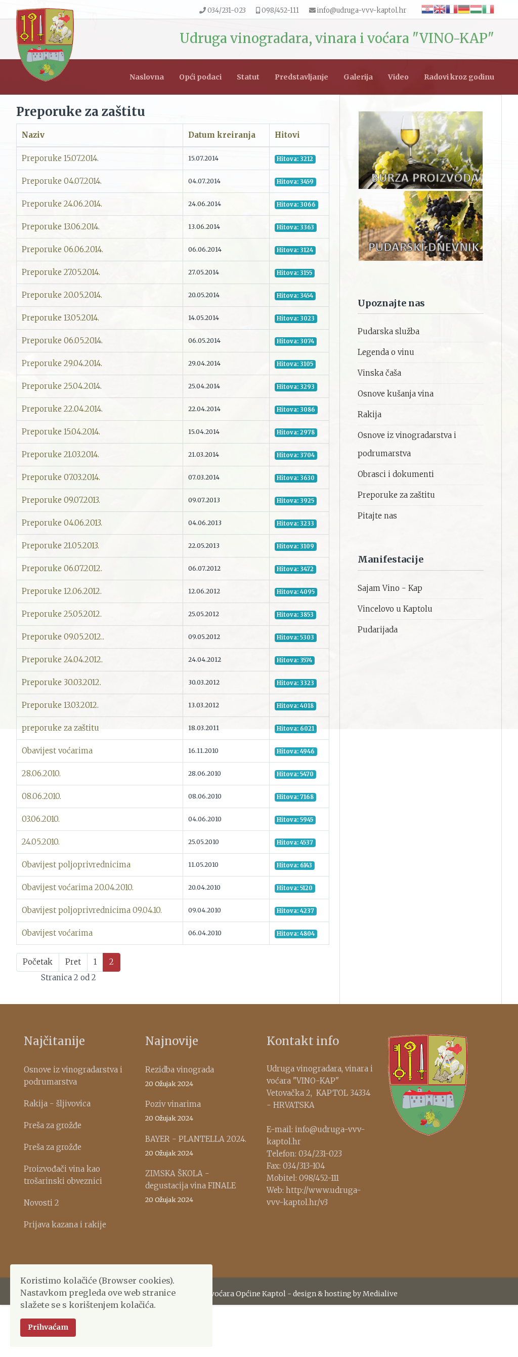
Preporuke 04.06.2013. (62, 523)
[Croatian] (427, 8)
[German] (464, 8)
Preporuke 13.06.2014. (61, 226)
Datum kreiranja (221, 135)
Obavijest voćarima (57, 750)
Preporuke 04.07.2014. (62, 181)
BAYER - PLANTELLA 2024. (195, 1145)
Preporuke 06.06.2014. (62, 249)
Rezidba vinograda (179, 1076)
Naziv (33, 135)
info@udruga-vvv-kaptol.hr (361, 10)
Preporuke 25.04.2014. (62, 386)
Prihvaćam (48, 1327)
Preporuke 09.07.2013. (61, 500)
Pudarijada (378, 629)
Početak (38, 962)
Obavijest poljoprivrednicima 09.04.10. (92, 910)
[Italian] (488, 8)
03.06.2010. (41, 819)
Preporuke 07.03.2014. (61, 477)
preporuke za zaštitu (60, 728)
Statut (248, 77)
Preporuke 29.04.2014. (62, 363)
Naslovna (147, 77)
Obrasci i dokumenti (396, 474)
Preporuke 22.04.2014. (62, 409)
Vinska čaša (379, 373)
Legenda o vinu (386, 352)
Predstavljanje (301, 77)
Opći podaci (200, 77)
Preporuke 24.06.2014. (62, 204)
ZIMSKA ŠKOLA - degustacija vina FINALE (190, 1186)
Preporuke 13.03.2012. (60, 705)
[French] (452, 8)
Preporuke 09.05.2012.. (63, 637)
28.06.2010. (41, 773)
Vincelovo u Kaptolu (395, 609)
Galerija (358, 77)
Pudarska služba (388, 331)
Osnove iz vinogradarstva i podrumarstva (407, 444)
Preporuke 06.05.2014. (62, 340)
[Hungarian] (476, 8)
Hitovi (287, 135)
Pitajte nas (377, 516)
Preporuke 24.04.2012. (62, 659)
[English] (440, 8)
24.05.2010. (41, 842)
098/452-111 (280, 10)
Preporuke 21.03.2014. (60, 454)
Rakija (369, 414)
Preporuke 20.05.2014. (62, 295)
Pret (73, 962)
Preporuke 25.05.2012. (62, 614)
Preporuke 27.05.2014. (61, 272)
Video (398, 77)
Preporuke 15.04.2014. (61, 431)
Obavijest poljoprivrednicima (76, 864)
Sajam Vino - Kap (390, 588)
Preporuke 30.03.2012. (61, 682)
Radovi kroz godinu (459, 77)
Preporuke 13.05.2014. (60, 318)
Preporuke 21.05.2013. (60, 545)
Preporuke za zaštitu (396, 495)
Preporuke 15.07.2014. (60, 158)
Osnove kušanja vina (396, 393)
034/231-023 (226, 10)
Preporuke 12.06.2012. (62, 591)
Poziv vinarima (173, 1110)
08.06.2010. (41, 796)
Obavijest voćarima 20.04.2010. (78, 887)
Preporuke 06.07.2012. (62, 568)
